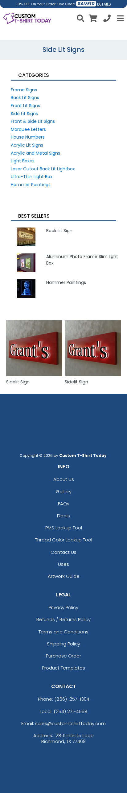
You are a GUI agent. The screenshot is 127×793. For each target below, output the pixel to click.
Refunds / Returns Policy (63, 619)
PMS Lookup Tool (63, 527)
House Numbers (28, 137)
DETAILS (104, 4)
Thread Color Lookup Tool (63, 539)
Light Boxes (23, 161)
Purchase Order (63, 656)
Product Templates (63, 668)
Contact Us (63, 552)
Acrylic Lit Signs (27, 145)
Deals (63, 515)
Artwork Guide (64, 576)
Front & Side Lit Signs (33, 121)
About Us (63, 479)
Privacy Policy (63, 607)
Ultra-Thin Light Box (31, 176)
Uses (63, 564)
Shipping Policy (63, 644)
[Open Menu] (119, 18)
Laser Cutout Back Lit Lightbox (43, 169)
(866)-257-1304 (71, 699)
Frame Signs (24, 90)
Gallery (64, 491)
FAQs (63, 503)
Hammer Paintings (31, 185)
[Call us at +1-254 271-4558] (107, 19)
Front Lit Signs (25, 105)
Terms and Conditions (63, 631)
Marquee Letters (28, 129)
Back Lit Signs (25, 97)
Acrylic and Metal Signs (35, 153)
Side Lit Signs (24, 114)
